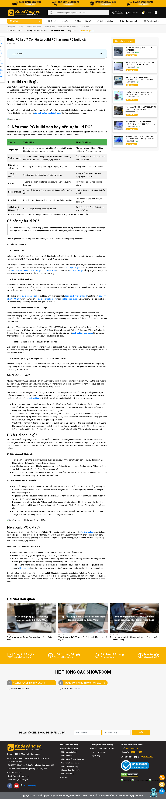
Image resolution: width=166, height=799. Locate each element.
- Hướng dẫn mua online (69, 748)
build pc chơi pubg (69, 299)
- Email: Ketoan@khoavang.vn (18, 776)
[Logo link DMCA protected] (129, 775)
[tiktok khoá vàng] (28, 785)
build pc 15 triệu (49, 270)
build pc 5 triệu (17, 270)
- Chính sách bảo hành (68, 752)
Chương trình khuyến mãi (36, 30)
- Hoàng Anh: (131, 752)
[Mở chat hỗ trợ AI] (153, 792)
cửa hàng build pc (86, 532)
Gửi (141, 732)
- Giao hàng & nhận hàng (69, 763)
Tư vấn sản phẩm (14, 30)
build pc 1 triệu (72, 268)
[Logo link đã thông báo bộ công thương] (135, 765)
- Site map (64, 777)
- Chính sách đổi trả (67, 756)
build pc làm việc (29, 296)
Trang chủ (11, 27)
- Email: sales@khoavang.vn (17, 780)
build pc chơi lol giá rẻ (47, 299)
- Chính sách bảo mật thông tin (72, 759)
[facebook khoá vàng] (9, 785)
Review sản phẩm (34, 27)
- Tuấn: (129, 748)
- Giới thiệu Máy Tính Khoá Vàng (102, 748)
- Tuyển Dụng (95, 756)
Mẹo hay (71, 30)
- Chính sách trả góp (68, 774)
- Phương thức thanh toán (70, 770)
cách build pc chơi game (82, 333)
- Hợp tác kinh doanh (98, 752)
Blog (21, 27)
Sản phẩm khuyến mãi (124, 41)
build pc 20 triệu (76, 270)
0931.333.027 (23, 688)
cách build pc (33, 398)
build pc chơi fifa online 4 (76, 296)
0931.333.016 (74, 688)
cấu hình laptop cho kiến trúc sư (47, 113)
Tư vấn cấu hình (57, 30)
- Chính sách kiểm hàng (69, 766)
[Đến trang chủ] (28, 12)
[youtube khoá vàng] (16, 785)
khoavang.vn (24, 568)
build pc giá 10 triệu (32, 270)
